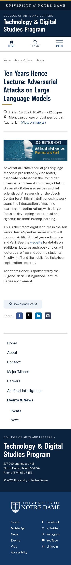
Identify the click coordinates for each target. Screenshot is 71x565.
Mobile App (18, 528)
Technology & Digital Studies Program (30, 25)
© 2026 (9, 480)
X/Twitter (52, 528)
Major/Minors (18, 372)
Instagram (53, 534)
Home (11, 45)
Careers (13, 381)
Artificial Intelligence (24, 391)
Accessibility (19, 552)
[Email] (48, 315)
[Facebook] (19, 315)
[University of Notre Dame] (35, 507)
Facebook (53, 522)
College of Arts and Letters (28, 437)
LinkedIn (52, 546)
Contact (14, 362)
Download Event (24, 304)
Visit (14, 546)
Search (35, 45)
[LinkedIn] (38, 315)
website (36, 242)
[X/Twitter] (29, 315)
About (12, 352)
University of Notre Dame (35, 5)
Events (41, 60)
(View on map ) (33, 122)
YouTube (52, 540)
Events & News (23, 60)
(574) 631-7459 (23, 472)
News (15, 420)
